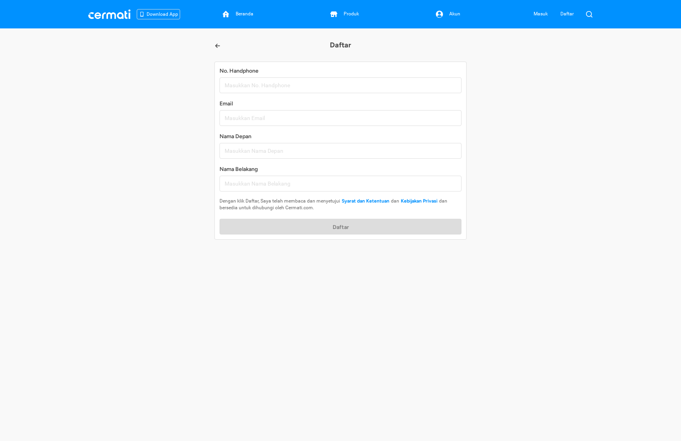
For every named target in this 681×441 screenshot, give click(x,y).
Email (226, 103)
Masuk (541, 14)
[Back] (217, 46)
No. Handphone (239, 71)
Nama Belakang (239, 169)
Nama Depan (235, 136)
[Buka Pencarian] (589, 14)
